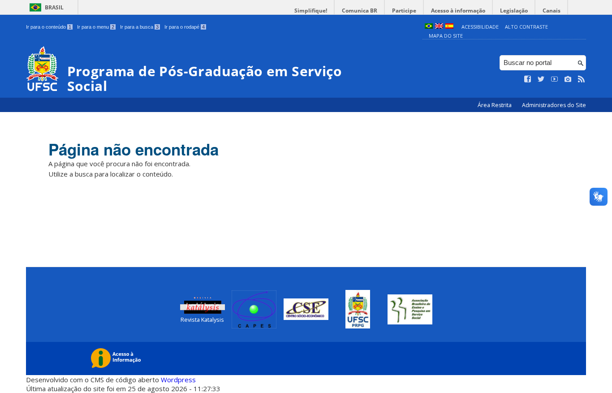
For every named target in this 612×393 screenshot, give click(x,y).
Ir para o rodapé (184, 27)
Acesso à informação (458, 10)
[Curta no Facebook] (527, 79)
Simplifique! (310, 10)
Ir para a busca (139, 27)
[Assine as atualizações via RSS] (581, 79)
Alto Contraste (526, 26)
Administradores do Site (554, 105)
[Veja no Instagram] (568, 79)
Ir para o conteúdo (48, 27)
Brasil (54, 7)
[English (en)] (439, 26)
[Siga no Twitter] (541, 79)
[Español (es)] (449, 26)
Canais (551, 10)
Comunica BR (359, 10)
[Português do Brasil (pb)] (429, 26)
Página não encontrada (133, 149)
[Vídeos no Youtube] (554, 79)
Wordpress (178, 379)
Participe (404, 10)
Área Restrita (495, 105)
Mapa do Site (446, 35)
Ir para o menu (95, 27)
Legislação (514, 10)
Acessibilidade (480, 26)
